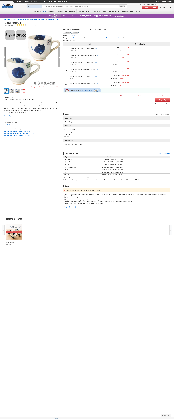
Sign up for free (150, 7)
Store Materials (114, 11)
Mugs (57, 19)
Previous (3, 230)
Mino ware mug (15, 125)
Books (138, 11)
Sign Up (162, 100)
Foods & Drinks (127, 11)
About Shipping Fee (164, 153)
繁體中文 (75, 32)
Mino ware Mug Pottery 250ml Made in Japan (17, 135)
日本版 (157, 1)
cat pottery (23, 125)
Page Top (166, 415)
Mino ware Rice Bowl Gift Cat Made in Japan (14, 241)
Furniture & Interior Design (66, 11)
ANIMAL (8, 125)
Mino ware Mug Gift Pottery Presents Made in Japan (19, 133)
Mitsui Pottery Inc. (78, 38)
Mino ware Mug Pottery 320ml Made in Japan (17, 131)
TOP (5, 19)
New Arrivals (39, 11)
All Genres (11, 19)
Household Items (84, 11)
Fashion (51, 11)
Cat (5, 125)
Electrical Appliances (99, 11)
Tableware (50, 19)
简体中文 (67, 32)
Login (168, 104)
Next (170, 230)
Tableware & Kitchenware (37, 19)
